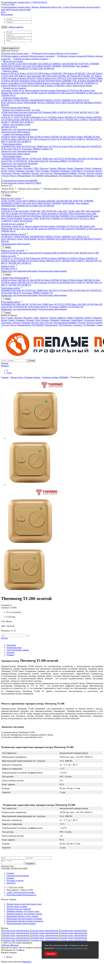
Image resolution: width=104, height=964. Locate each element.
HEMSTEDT (7, 66)
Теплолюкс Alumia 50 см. (12, 90)
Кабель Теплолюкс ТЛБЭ (54, 83)
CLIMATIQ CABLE (10, 221)
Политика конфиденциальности (21, 895)
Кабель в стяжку (10, 71)
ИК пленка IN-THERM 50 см (47, 93)
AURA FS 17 (7, 117)
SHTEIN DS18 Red (50, 216)
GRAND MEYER (70, 63)
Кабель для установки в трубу (16, 124)
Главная (4, 377)
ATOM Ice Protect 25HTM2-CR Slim (50, 137)
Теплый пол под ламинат (14, 88)
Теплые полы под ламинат (18, 909)
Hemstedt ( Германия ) (60, 171)
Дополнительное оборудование (15, 107)
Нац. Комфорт (82, 66)
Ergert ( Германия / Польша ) (22, 171)
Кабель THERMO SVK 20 (67, 81)
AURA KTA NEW (21, 211)
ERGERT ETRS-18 (68, 213)
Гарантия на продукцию (17, 875)
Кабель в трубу (8, 266)
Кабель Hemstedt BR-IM (91, 81)
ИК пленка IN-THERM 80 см (75, 93)
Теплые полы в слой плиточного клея (23, 904)
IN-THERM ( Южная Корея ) (45, 176)
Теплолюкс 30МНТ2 (31, 149)
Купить (4, 638)
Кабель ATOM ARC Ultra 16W (81, 73)
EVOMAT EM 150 (37, 68)
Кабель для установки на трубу (17, 115)
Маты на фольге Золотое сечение (40, 90)
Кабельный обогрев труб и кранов (22, 916)
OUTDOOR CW (75, 161)
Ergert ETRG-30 (69, 146)
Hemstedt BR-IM (84, 216)
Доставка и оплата (15, 880)
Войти (4, 27)
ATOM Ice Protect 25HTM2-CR (83, 258)
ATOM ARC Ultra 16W (56, 211)
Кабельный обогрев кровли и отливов (24, 918)
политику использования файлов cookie (71, 948)
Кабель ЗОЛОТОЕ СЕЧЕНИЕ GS (82, 83)
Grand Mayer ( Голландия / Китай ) (87, 171)
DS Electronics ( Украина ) (71, 176)
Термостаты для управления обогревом (19, 129)
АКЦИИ (33, 180)
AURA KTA (6, 211)
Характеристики (14, 647)
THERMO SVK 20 (68, 216)
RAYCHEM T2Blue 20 (11, 216)
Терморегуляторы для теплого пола (22, 911)
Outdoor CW (47, 149)
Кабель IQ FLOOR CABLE (33, 85)
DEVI (25, 63)
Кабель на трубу (8, 256)
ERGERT (33, 63)
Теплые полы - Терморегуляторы (25, 377)
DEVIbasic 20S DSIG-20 (78, 158)
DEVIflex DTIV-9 (9, 127)
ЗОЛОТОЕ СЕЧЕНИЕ (89, 63)
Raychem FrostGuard (28, 112)
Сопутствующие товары (17, 650)
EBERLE (57, 63)
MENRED (88, 102)
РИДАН (50, 68)
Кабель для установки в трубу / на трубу (21, 110)
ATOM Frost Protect (10, 112)
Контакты (11, 883)
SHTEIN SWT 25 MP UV (77, 120)
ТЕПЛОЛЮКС (68, 66)
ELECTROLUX (45, 63)
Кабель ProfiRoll (34, 83)
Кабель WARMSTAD (11, 85)
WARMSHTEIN (8, 68)
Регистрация (7, 14)
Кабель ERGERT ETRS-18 (32, 78)
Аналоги (10, 652)
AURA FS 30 (19, 117)
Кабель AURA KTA (10, 73)
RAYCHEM (37, 66)
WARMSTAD (22, 68)
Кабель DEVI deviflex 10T (82, 76)
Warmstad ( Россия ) (30, 173)
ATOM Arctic (30, 146)
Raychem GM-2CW (12, 149)
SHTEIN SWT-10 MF (69, 112)
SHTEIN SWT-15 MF (89, 112)
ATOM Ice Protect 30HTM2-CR (18, 120)
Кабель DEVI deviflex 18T (58, 76)
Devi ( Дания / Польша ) (12, 168)
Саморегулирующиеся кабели (16, 134)
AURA (4, 63)
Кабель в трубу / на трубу (12, 250)
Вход (3, 12)
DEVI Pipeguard (33, 258)
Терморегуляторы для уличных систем (24, 914)
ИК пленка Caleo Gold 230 (21, 93)
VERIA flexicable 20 (49, 213)
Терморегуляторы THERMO (55, 377)
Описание (11, 645)
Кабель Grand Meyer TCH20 (14, 83)
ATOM (4, 100)
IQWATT (17, 66)
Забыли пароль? (16, 27)
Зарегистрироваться (10, 48)
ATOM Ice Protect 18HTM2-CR (62, 117)
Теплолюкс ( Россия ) (11, 173)
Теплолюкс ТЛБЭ (31, 218)
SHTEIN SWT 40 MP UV (22, 122)
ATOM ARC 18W (38, 211)
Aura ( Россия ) (46, 173)
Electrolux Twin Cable (86, 213)
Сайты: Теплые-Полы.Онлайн (20, 892)
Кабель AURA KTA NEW (31, 73)
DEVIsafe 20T (83, 146)
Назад (7, 195)
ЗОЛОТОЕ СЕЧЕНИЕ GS (52, 218)
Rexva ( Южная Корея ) (21, 176)
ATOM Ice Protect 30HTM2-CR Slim (83, 137)
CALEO (18, 63)
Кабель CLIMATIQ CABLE (59, 85)
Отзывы (10, 655)
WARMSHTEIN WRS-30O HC (15, 158)
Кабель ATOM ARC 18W (55, 73)
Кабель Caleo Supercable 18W (32, 76)
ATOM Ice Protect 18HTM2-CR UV (49, 120)
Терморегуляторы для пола (15, 98)
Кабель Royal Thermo (82, 85)
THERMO (56, 66)
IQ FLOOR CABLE (86, 218)
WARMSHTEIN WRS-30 (12, 146)
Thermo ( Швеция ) (58, 168)
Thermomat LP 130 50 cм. (67, 90)
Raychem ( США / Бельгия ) (36, 168)
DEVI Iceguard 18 (42, 139)
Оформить (26, 961)
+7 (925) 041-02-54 (38, 2)
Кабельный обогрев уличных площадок (24, 921)
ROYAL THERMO (46, 102)
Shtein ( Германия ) (75, 168)
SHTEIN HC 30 (23, 161)
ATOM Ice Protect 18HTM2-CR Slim (17, 137)
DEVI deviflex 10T (31, 213)
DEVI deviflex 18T (14, 213)
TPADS (57, 100)
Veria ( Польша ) (42, 171)
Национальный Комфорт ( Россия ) (70, 173)
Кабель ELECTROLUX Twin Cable (61, 78)
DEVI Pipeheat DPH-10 (48, 112)
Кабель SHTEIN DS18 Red (42, 81)
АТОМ (11, 63)
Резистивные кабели (12, 144)
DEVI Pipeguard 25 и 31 (37, 117)
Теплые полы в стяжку (16, 906)
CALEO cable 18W (76, 211)
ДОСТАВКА (35, 183)
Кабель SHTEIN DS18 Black (17, 81)
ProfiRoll (18, 218)
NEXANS (26, 66)
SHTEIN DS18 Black (31, 216)
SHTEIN (47, 66)
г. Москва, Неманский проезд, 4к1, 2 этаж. (49, 7)
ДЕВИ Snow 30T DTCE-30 (49, 146)
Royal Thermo (26, 221)
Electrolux (42, 201)
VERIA (17, 100)
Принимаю (51, 954)
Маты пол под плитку (13, 61)
